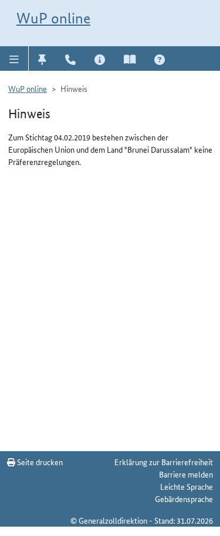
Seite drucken (39, 462)
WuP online (53, 18)
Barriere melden (186, 474)
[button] (14, 58)
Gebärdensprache (184, 498)
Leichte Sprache (186, 486)
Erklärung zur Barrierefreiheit (163, 462)
